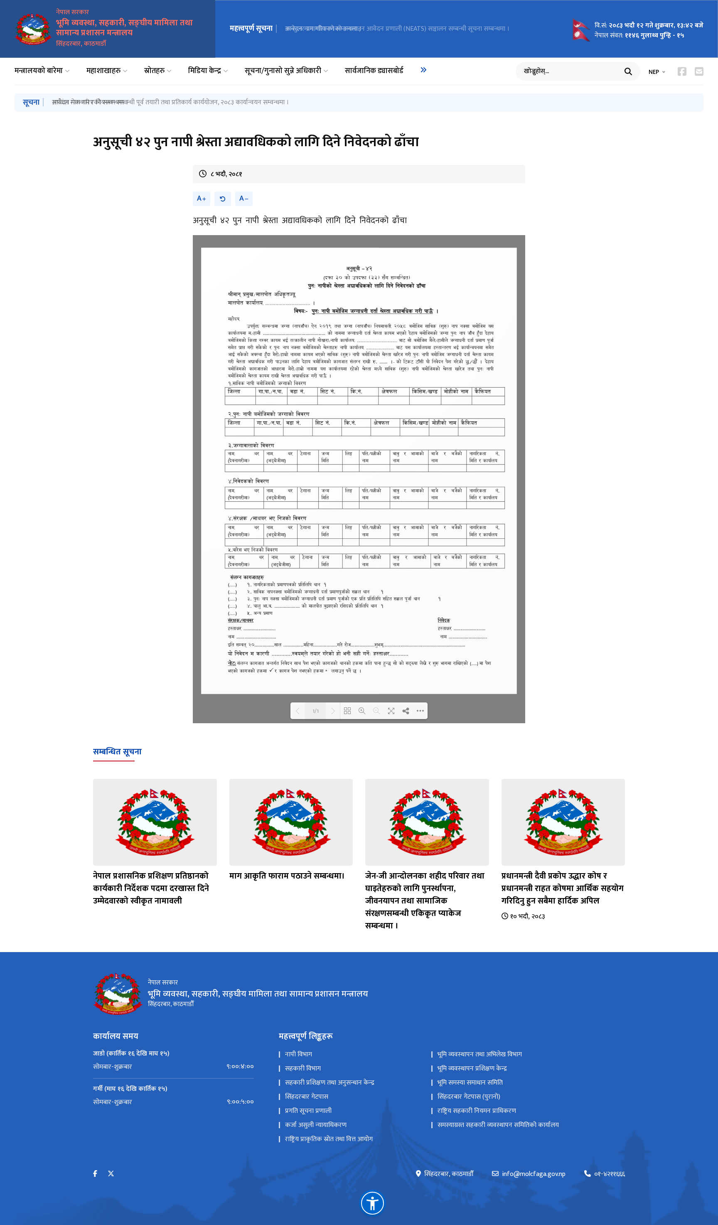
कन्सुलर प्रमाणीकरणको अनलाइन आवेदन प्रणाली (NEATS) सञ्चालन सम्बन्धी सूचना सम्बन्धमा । (397, 28)
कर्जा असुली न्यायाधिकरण (316, 1125)
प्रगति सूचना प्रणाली (308, 1111)
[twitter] (111, 1174)
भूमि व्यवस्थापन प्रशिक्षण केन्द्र (472, 1068)
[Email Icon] (699, 71)
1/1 (315, 711)
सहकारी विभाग (303, 1068)
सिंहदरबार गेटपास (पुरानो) (469, 1096)
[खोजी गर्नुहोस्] (628, 71)
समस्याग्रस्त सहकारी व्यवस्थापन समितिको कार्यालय (498, 1125)
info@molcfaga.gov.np (534, 1174)
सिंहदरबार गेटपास (306, 1096)
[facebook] (95, 1174)
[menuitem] (423, 69)
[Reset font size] (222, 198)
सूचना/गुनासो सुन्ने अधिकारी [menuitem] (283, 71)
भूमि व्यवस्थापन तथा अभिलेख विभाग (480, 1054)
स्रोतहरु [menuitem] (154, 71)
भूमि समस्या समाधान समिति (470, 1082)
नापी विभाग (298, 1054)
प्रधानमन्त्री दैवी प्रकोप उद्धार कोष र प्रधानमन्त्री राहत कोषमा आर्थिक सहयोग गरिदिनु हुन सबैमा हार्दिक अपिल (563, 888)
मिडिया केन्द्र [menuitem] (204, 71)
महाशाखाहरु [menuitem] (103, 71)
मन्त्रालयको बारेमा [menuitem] (39, 71)
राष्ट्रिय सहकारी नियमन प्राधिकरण (477, 1111)
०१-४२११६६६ (609, 1174)
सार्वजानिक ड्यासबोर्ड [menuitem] (374, 71)
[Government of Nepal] (33, 29)
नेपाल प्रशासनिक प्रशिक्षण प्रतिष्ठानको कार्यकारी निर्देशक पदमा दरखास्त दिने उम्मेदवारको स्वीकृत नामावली (151, 888)
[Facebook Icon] (682, 71)
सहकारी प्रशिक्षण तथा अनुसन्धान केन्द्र (329, 1082)
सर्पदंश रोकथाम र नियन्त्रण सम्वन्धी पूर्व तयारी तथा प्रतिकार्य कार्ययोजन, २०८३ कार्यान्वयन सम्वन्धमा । (170, 102)
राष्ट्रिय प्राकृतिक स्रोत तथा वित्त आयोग (329, 1139)
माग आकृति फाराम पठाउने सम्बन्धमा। (287, 876)
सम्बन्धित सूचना (117, 752)
